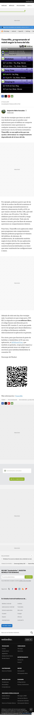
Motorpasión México (23, 703)
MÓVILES (11, 5)
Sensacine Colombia (23, 700)
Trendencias (5, 682)
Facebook (2, 96)
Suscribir (29, 577)
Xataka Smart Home (7, 656)
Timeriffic (19, 396)
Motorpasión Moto (23, 673)
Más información (27, 713)
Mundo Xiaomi (6, 658)
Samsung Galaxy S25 (20, 563)
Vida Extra (20, 651)
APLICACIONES (21, 5)
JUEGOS (29, 5)
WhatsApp (6, 31)
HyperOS (20, 31)
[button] (16, 110)
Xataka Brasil (5, 698)
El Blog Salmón (22, 682)
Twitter (6, 96)
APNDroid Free (17, 342)
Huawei (4, 613)
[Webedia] (30, 1)
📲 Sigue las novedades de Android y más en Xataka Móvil (17, 27)
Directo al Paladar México (9, 703)
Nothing (28, 31)
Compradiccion (6, 687)
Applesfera (5, 653)
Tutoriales (20, 607)
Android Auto (6, 620)
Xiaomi (4, 617)
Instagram (19, 588)
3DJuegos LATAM (22, 696)
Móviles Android (6, 603)
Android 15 (21, 620)
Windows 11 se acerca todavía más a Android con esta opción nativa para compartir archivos (18, 559)
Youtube (15, 588)
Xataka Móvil (5, 651)
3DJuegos (20, 648)
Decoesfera (5, 684)
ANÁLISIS (4, 5)
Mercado (20, 610)
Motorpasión (21, 671)
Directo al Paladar (7, 671)
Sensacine (20, 660)
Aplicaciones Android (8, 607)
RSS (22, 588)
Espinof (20, 662)
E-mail (12, 96)
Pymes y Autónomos (23, 684)
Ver (18, 479)
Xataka (4, 648)
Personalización (12, 400)
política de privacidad (25, 580)
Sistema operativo (7, 610)
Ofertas (20, 617)
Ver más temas (6, 625)
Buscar (31, 632)
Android (14, 31)
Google (20, 613)
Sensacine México (23, 698)
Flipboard (9, 96)
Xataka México (6, 696)
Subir (27, 639)
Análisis (20, 603)
